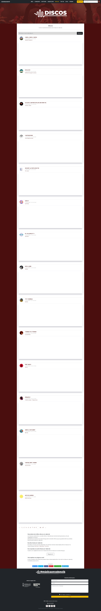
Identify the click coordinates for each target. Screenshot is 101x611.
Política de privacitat (75, 594)
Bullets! (27, 236)
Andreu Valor (28, 105)
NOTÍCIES (43, 1)
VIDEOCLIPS (51, 1)
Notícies (37, 546)
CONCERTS (37, 1)
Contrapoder (29, 135)
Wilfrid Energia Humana (30, 72)
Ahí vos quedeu (29, 495)
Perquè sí (27, 397)
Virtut (27, 200)
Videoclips (41, 546)
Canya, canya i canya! (31, 37)
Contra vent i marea (31, 462)
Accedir (80, 1)
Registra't (50, 554)
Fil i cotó (27, 171)
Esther (26, 301)
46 (40, 527)
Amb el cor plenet (30, 429)
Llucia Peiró (27, 334)
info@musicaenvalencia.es (51, 601)
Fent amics (28, 364)
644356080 (51, 603)
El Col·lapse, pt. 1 (29, 233)
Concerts (47, 546)
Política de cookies (58, 608)
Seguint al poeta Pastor (32, 168)
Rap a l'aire (28, 266)
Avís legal (51, 608)
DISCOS (57, 1)
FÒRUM (71, 1)
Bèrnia (26, 432)
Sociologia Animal (29, 138)
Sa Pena (27, 203)
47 (43, 527)
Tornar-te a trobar (30, 331)
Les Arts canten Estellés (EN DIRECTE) (35, 102)
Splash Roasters (28, 40)
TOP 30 (62, 1)
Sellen (26, 269)
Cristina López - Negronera (31, 400)
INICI (32, 1)
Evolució (27, 70)
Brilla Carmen (28, 498)
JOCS (66, 1)
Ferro (26, 367)
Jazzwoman (28, 465)
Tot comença (29, 299)
